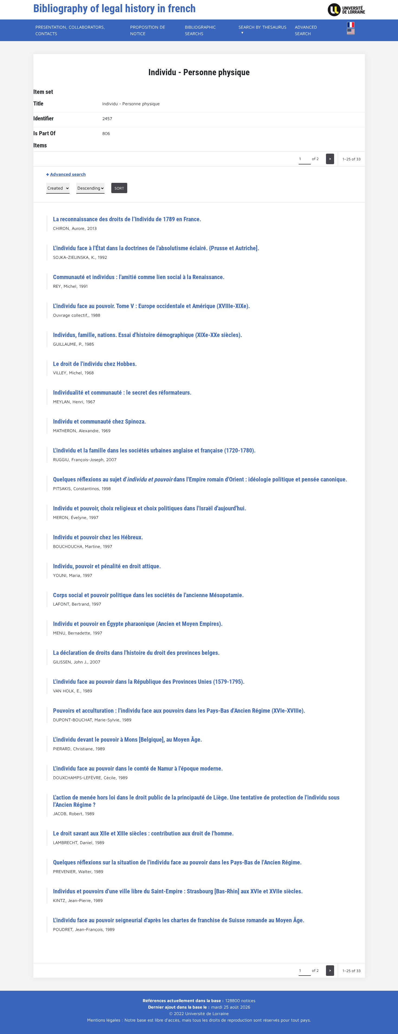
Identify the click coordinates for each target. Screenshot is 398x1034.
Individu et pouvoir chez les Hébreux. (98, 537)
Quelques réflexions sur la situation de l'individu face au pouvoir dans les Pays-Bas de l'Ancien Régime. (177, 862)
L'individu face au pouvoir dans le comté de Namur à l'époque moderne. (138, 768)
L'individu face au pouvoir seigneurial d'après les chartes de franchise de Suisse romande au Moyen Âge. (178, 920)
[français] (351, 25)
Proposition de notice (147, 30)
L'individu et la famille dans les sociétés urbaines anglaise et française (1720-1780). (154, 450)
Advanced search (306, 30)
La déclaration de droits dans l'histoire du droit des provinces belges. (136, 652)
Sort (119, 188)
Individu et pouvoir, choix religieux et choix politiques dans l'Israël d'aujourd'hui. (149, 508)
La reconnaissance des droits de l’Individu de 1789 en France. (127, 219)
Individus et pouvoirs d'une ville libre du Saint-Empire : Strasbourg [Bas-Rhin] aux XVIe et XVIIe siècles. (178, 891)
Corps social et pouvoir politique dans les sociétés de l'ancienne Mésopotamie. (148, 595)
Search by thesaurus (262, 27)
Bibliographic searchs (200, 30)
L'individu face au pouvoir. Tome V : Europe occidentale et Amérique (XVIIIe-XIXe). (151, 305)
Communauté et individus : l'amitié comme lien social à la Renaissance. (138, 276)
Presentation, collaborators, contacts (70, 30)
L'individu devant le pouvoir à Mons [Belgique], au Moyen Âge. (127, 739)
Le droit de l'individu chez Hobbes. (95, 363)
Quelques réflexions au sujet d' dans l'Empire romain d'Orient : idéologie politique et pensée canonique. (200, 479)
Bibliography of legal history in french (114, 8)
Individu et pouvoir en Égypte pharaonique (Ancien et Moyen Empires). (138, 623)
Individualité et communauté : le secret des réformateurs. (122, 392)
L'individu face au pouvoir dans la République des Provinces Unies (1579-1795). (148, 681)
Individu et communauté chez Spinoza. (99, 421)
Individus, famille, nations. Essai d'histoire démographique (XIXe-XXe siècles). (147, 334)
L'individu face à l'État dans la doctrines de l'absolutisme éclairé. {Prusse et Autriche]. (156, 248)
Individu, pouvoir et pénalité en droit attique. (107, 566)
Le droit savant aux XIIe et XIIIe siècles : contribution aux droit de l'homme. (143, 833)
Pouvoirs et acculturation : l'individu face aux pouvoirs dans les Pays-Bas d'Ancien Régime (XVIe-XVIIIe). (179, 710)
